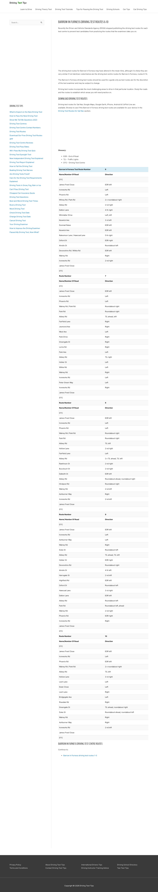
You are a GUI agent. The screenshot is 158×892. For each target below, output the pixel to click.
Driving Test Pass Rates (19, 147)
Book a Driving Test (18, 205)
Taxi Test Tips (123, 868)
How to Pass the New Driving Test (23, 116)
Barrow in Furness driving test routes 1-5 (80, 755)
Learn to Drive (26, 9)
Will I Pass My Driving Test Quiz (22, 151)
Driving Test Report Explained (22, 162)
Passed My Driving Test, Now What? (24, 232)
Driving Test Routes (18, 131)
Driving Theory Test (43, 9)
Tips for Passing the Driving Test (89, 9)
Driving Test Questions (19, 197)
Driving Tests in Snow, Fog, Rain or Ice (25, 185)
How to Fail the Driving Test (21, 166)
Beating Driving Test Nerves (21, 170)
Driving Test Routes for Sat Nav (71, 111)
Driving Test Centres (18, 124)
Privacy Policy (15, 865)
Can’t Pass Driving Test (19, 189)
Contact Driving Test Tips (55, 868)
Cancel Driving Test (18, 220)
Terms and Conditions (19, 868)
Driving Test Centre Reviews (21, 143)
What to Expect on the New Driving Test (26, 112)
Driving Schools (113, 9)
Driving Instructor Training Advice (95, 868)
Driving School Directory (127, 865)
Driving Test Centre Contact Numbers (25, 127)
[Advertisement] (27, 64)
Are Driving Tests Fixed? (20, 174)
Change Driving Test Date (20, 216)
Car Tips (126, 9)
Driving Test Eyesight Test (20, 154)
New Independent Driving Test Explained (26, 158)
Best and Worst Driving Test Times (24, 201)
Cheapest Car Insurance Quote (22, 193)
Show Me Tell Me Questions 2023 (23, 120)
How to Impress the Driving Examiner (25, 228)
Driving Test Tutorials (64, 9)
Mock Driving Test (17, 209)
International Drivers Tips (91, 865)
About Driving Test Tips (55, 865)
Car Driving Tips (140, 9)
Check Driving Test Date (19, 213)
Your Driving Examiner (19, 224)
